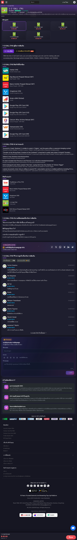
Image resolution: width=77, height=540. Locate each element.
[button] (38, 425)
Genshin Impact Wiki (8, 428)
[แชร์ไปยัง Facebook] (52, 247)
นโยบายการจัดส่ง (7, 461)
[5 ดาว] (17, 357)
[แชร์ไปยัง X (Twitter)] (56, 247)
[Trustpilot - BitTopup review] (52, 515)
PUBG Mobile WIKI (8, 435)
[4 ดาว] (13, 357)
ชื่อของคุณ (5, 347)
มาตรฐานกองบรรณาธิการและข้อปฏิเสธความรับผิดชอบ (16, 476)
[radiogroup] (10, 267)
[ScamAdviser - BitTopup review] (26, 515)
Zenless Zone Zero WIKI (9, 433)
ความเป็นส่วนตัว (7, 473)
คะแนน (5, 354)
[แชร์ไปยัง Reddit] (72, 247)
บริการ (5, 471)
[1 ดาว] (4, 357)
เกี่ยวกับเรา (6, 446)
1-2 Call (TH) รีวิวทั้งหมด (38, 333)
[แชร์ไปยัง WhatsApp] (60, 247)
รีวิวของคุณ (5, 361)
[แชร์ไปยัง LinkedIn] (68, 247)
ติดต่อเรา (5, 451)
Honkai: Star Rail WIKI (9, 431)
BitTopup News (7, 438)
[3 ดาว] (10, 357)
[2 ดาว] (7, 357)
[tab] (8, 51)
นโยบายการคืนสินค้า (8, 458)
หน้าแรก (3, 5)
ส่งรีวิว (71, 372)
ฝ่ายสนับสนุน (6, 448)
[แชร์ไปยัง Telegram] (64, 247)
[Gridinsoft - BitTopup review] (39, 515)
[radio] (8, 267)
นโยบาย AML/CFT (8, 463)
